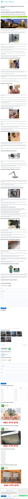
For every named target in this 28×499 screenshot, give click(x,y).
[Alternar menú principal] (26, 2)
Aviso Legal (14, 489)
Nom (1, 362)
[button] (17, 490)
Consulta (2, 297)
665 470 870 (15, 16)
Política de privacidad (11, 497)
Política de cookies (7, 497)
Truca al (11, 16)
